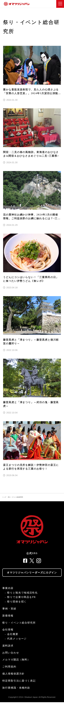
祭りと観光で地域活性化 (22, 592)
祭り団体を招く (17, 601)
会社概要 (12, 634)
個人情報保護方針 (13, 673)
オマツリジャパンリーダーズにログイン (32, 572)
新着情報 (8, 615)
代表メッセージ (17, 638)
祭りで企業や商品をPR (21, 597)
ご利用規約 (9, 666)
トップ (4, 497)
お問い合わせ (10, 652)
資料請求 (8, 645)
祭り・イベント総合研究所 (15, 497)
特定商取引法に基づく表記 (19, 680)
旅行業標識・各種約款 (16, 687)
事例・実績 (9, 608)
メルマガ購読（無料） (16, 659)
